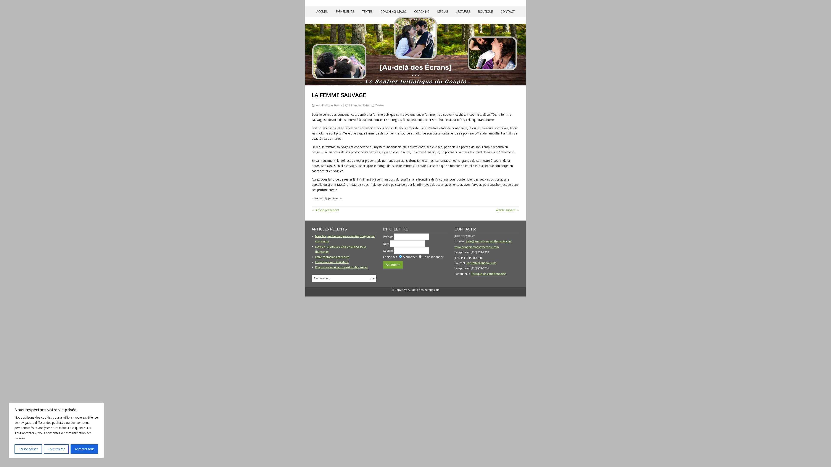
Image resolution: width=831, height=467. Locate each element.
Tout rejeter (56, 449)
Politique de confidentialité (488, 274)
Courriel (388, 251)
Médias (442, 11)
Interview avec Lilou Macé (332, 262)
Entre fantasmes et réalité (332, 257)
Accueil (322, 11)
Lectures (463, 11)
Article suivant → (507, 210)
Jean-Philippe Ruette (329, 105)
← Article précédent (325, 210)
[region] (56, 430)
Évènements (345, 11)
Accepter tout (84, 449)
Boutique (485, 11)
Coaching (422, 11)
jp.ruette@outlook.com (481, 263)
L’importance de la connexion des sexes (341, 267)
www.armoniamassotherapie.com (476, 247)
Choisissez (390, 257)
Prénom (388, 237)
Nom (386, 244)
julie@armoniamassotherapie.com (489, 241)
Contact (508, 11)
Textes (367, 11)
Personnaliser (28, 449)
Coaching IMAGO (393, 11)
